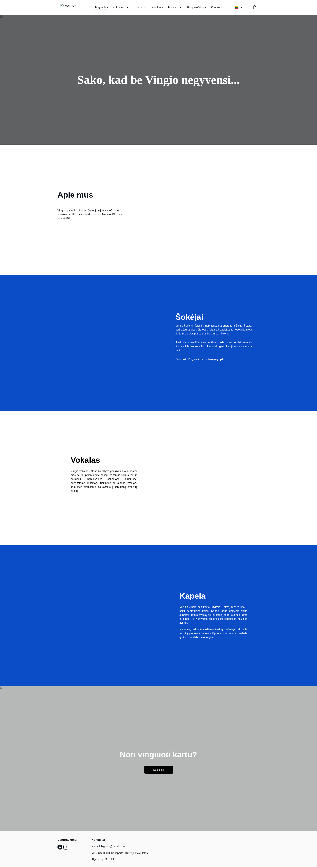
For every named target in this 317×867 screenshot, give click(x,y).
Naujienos (158, 7)
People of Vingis (197, 7)
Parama (172, 7)
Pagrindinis (101, 7)
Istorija (138, 7)
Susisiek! (158, 769)
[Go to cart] (255, 7)
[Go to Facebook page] (59, 847)
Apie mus (118, 7)
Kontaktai (216, 7)
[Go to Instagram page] (65, 847)
